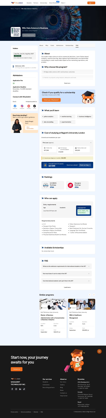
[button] (67, 83)
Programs (18, 8)
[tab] (41, 45)
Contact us (16, 369)
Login (90, 3)
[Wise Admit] (17, 3)
